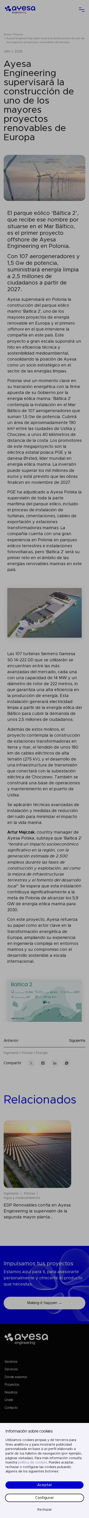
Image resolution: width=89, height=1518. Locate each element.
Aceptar (44, 1485)
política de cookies (32, 1462)
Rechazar (44, 1509)
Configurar (44, 1498)
